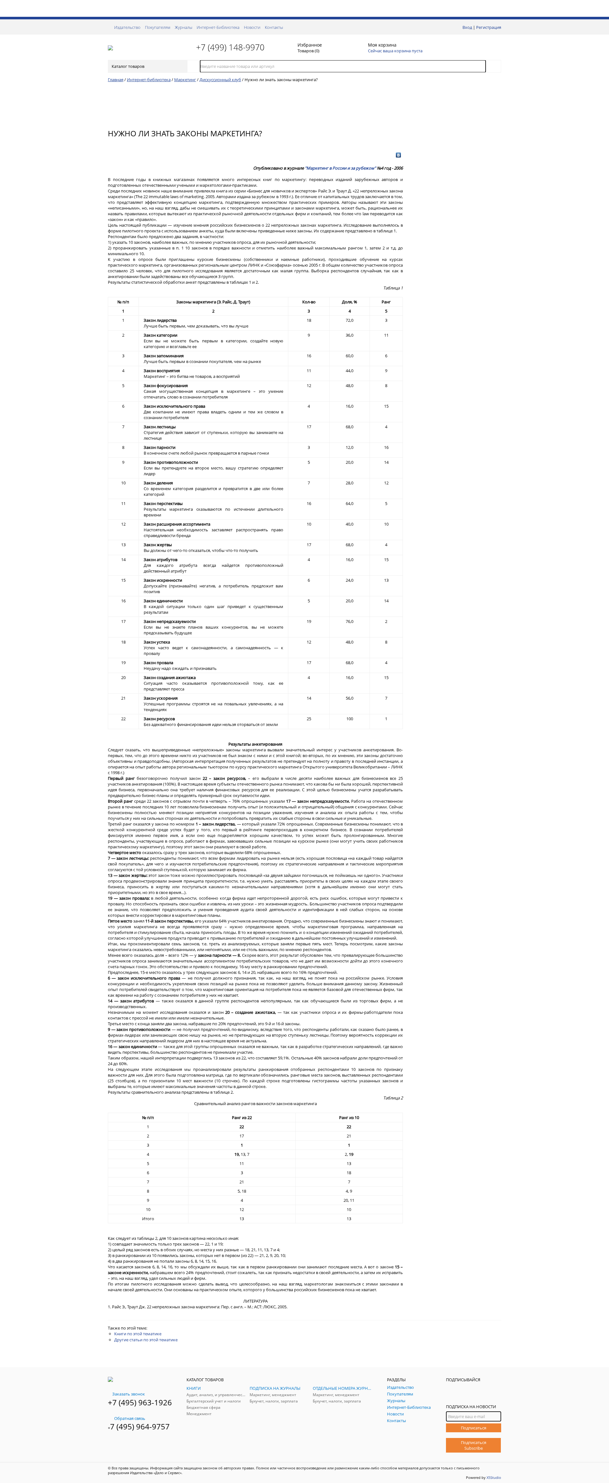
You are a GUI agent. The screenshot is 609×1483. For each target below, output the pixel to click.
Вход (467, 27)
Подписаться (473, 1428)
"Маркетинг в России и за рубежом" (340, 168)
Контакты (274, 27)
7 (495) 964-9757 (140, 1426)
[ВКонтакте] (398, 155)
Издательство (127, 27)
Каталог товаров (128, 66)
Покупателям (157, 27)
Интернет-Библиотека (218, 27)
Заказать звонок (128, 1394)
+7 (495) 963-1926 (140, 1402)
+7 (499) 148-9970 (230, 47)
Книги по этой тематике (137, 1334)
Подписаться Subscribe (473, 1445)
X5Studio (494, 1477)
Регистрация (488, 27)
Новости (252, 27)
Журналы (183, 27)
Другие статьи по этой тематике (146, 1340)
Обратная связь (129, 1418)
